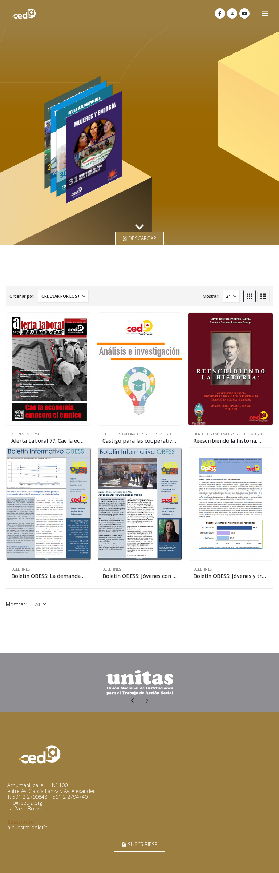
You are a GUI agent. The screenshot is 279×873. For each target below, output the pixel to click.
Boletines (20, 569)
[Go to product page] (48, 369)
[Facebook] (220, 13)
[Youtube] (244, 13)
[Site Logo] (24, 13)
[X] (232, 13)
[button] (265, 13)
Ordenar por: (22, 296)
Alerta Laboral (25, 433)
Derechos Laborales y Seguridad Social (140, 433)
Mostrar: (211, 296)
